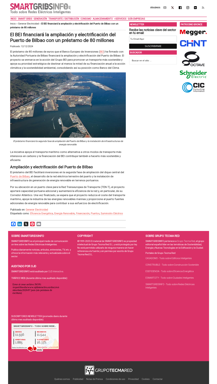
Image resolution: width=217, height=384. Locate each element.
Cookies (146, 379)
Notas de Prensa (94, 379)
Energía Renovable (64, 213)
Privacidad (133, 379)
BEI (102, 51)
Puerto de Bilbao (20, 176)
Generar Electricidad (28, 23)
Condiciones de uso (115, 379)
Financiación (83, 213)
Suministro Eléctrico (112, 213)
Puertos (95, 213)
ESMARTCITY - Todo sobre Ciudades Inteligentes (170, 278)
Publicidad (78, 379)
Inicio (13, 23)
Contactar (158, 379)
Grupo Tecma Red (186, 241)
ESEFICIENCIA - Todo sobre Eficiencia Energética (170, 271)
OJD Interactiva (55, 271)
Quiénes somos (62, 379)
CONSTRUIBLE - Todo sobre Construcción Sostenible (172, 265)
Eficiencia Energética (41, 213)
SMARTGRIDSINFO (40, 9)
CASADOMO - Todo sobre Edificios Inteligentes (169, 258)
